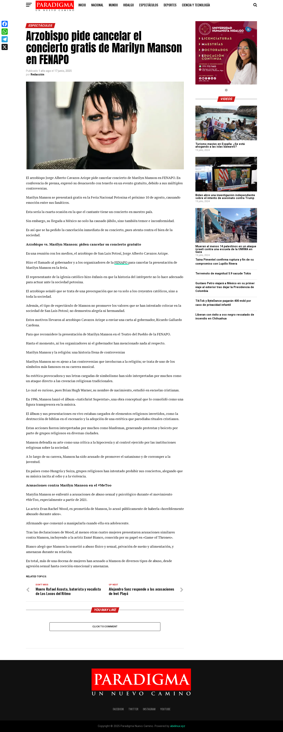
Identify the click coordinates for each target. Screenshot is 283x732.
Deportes (170, 5)
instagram (149, 709)
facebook (118, 709)
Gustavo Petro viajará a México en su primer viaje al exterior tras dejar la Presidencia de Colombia (225, 287)
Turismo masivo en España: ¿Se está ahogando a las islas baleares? (220, 145)
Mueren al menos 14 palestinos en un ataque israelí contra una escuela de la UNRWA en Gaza (225, 249)
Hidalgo (128, 5)
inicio (82, 5)
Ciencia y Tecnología (196, 5)
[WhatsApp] (4, 31)
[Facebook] (4, 24)
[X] (4, 47)
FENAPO (121, 262)
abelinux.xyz (177, 726)
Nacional (97, 5)
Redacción (37, 74)
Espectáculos (148, 5)
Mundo (113, 5)
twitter (133, 709)
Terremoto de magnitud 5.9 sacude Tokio (223, 273)
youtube (165, 709)
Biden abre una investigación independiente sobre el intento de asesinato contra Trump (225, 197)
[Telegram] (4, 39)
